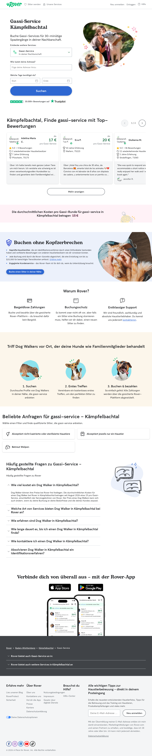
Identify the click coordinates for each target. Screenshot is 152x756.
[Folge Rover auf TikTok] (32, 743)
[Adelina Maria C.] (33, 158)
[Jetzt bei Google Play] (90, 587)
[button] (52, 4)
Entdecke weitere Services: (23, 45)
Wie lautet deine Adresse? (22, 61)
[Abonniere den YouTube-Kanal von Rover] (26, 743)
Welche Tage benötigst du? (23, 75)
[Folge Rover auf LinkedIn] (20, 743)
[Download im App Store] (60, 587)
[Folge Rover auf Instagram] (15, 743)
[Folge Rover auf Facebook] (9, 743)
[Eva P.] (87, 158)
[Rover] (14, 4)
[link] (41, 91)
